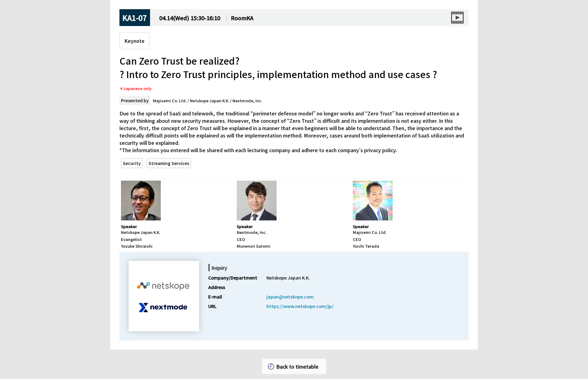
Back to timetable (297, 366)
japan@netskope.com (290, 296)
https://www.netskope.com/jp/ (300, 306)
